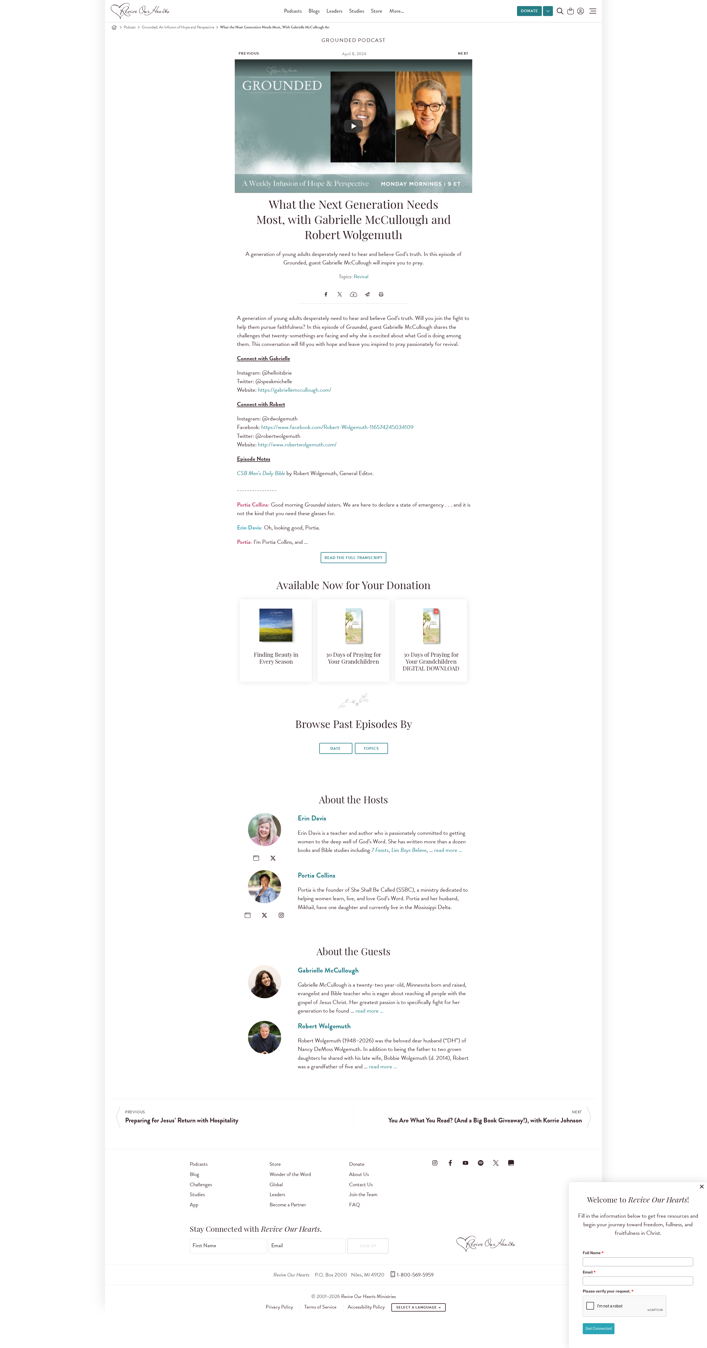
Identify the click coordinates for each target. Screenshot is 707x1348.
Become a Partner (288, 1205)
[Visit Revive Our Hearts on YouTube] (465, 1163)
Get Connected (598, 1328)
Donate (529, 11)
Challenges (201, 1184)
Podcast (130, 27)
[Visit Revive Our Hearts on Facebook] (450, 1163)
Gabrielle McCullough (328, 970)
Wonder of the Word (290, 1174)
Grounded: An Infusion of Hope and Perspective (178, 27)
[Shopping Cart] (570, 11)
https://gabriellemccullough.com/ (294, 389)
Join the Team (363, 1194)
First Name (204, 1245)
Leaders (334, 11)
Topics (371, 748)
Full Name (593, 1252)
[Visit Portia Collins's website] (247, 915)
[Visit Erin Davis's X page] (273, 858)
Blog (194, 1174)
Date (335, 748)
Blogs (314, 11)
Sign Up (368, 1246)
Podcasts (293, 11)
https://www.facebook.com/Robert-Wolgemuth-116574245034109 (337, 427)
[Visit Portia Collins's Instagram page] (281, 915)
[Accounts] (580, 11)
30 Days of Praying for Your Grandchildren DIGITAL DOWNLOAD (431, 662)
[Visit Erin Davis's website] (256, 858)
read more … (448, 850)
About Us (359, 1174)
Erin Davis (312, 818)
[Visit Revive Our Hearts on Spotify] (480, 1163)
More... (396, 11)
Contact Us (361, 1184)
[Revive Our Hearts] (141, 11)
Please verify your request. (608, 1291)
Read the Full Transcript (353, 558)
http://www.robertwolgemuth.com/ (297, 444)
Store (376, 11)
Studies (356, 11)
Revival (361, 276)
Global (276, 1184)
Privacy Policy (279, 1306)
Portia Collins (316, 875)
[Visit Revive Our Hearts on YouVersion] (511, 1163)
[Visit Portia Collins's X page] (264, 915)
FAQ (354, 1205)
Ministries (368, 1296)
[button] (591, 11)
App (194, 1205)
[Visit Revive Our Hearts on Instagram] (435, 1163)
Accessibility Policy (366, 1306)
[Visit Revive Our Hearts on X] (496, 1163)
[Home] (114, 27)
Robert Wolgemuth (324, 1026)
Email (277, 1245)
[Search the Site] (560, 11)
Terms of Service (320, 1306)
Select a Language (417, 1307)
